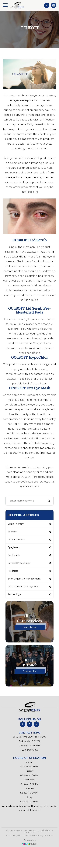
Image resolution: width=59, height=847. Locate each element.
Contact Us (29, 671)
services (12, 531)
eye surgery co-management (24, 578)
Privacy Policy (36, 835)
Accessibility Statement (17, 835)
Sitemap (49, 835)
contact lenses (16, 539)
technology (14, 594)
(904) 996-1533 (33, 746)
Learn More (29, 627)
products (13, 571)
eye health (14, 555)
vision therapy (16, 524)
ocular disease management (24, 586)
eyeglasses (13, 547)
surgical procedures (19, 563)
